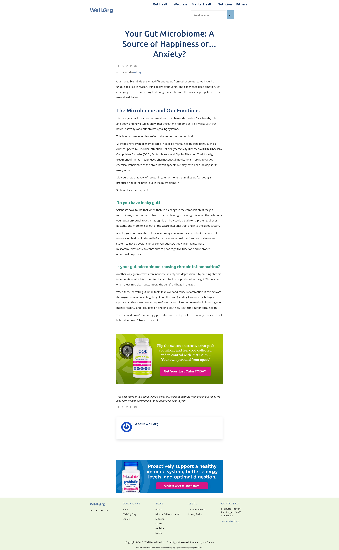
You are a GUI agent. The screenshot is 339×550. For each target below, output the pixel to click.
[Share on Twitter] (123, 66)
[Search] (230, 14)
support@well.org (230, 521)
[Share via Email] (135, 66)
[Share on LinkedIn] (131, 66)
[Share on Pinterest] (127, 66)
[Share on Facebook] (118, 66)
